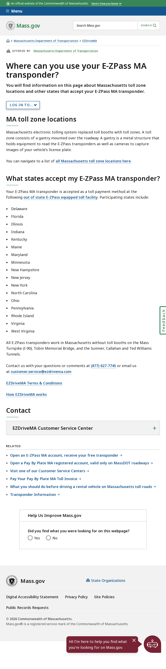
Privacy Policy (76, 596)
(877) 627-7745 (103, 365)
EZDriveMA (89, 41)
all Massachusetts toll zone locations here (93, 161)
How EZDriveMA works (26, 394)
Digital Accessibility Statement (32, 596)
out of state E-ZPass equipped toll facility (60, 197)
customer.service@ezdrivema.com (41, 371)
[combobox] (116, 25)
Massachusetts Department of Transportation (46, 41)
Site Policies (104, 596)
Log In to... (21, 105)
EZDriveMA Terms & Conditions (34, 383)
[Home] (7, 40)
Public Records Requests (27, 607)
